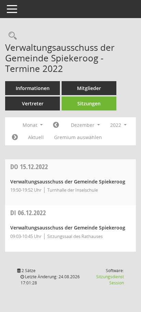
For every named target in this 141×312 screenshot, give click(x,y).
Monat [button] (31, 125)
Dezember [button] (83, 125)
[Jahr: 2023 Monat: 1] (15, 137)
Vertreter (32, 103)
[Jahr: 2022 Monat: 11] (56, 125)
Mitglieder (89, 88)
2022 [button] (116, 125)
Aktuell (36, 137)
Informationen (33, 88)
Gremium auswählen (78, 137)
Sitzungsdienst (110, 280)
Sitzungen (89, 103)
